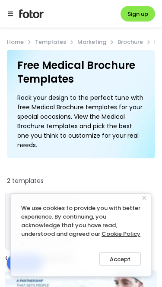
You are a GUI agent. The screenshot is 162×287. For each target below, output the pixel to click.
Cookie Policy (121, 234)
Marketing (91, 42)
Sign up (137, 14)
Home (15, 42)
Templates (50, 42)
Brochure (130, 42)
